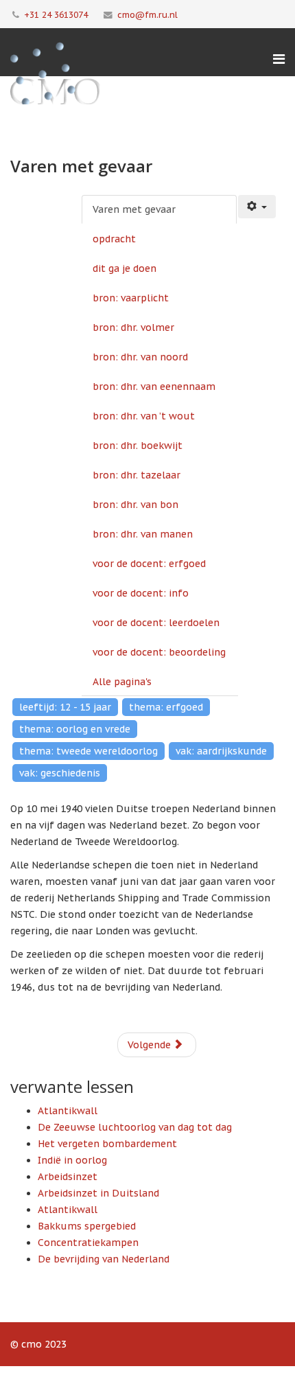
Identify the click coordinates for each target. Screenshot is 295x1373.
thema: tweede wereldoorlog (88, 751)
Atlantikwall (67, 1111)
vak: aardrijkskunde (221, 751)
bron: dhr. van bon (135, 504)
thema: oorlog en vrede (74, 729)
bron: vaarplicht (131, 298)
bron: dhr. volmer (133, 327)
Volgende (151, 1045)
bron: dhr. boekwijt (137, 445)
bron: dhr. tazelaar (136, 475)
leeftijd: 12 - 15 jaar (65, 707)
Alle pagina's (122, 682)
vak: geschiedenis (59, 773)
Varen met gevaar (134, 209)
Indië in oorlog (72, 1160)
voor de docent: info (141, 593)
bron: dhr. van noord (140, 357)
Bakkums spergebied (87, 1226)
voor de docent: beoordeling (159, 652)
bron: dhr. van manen (143, 534)
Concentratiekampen (88, 1242)
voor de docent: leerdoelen (156, 622)
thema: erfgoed (166, 707)
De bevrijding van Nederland (103, 1259)
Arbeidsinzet (67, 1176)
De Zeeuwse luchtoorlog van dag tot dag (135, 1127)
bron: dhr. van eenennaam (154, 386)
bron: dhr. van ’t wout (144, 416)
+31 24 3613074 (56, 14)
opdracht (114, 239)
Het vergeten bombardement (107, 1144)
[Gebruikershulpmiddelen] (257, 206)
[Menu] (279, 59)
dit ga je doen (124, 268)
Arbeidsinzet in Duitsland (98, 1193)
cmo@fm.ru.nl (147, 14)
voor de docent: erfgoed (149, 563)
